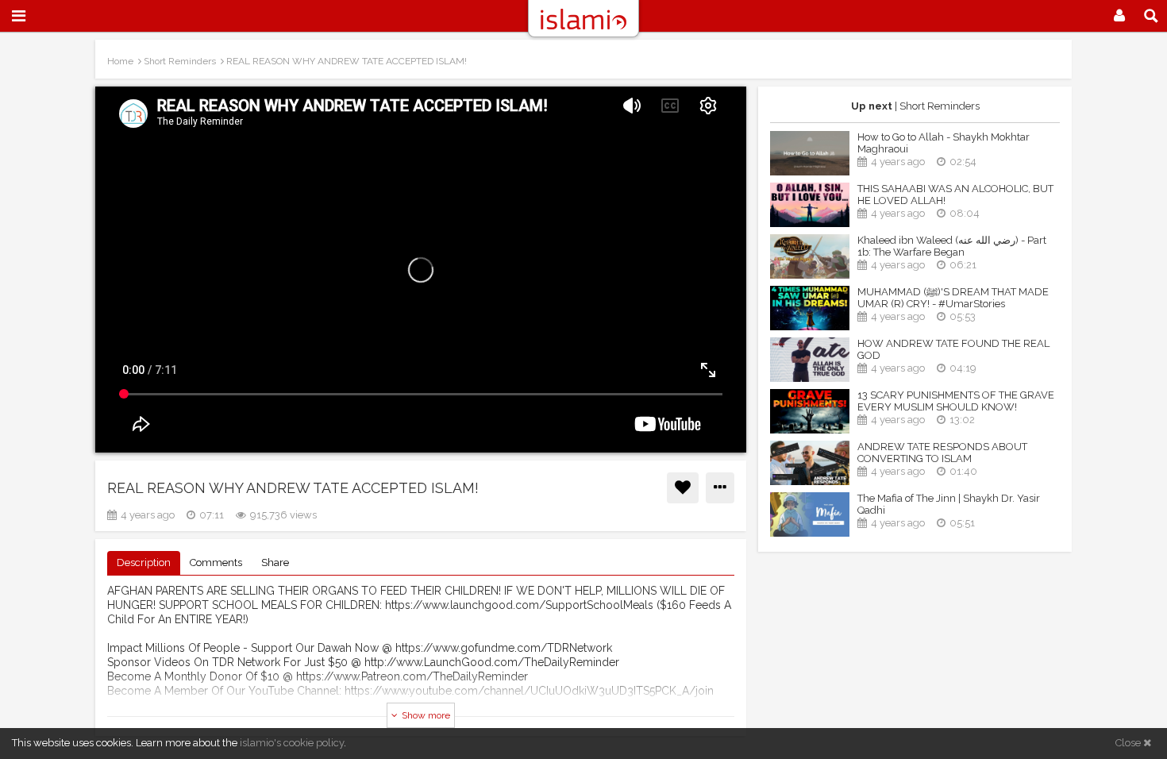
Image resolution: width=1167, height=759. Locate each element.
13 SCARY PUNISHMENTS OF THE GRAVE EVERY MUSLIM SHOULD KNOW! (955, 401)
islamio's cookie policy (292, 743)
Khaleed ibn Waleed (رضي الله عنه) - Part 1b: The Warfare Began (951, 246)
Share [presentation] (275, 562)
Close (1129, 743)
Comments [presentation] (216, 562)
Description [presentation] (144, 562)
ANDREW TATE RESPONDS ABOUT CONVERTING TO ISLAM (942, 452)
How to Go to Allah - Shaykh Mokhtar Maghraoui (943, 143)
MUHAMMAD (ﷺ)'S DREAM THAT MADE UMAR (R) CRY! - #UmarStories (953, 298)
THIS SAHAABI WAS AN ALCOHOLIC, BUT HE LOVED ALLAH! (955, 194)
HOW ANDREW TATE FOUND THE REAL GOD (953, 349)
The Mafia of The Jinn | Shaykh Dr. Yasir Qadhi (948, 504)
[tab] (143, 563)
